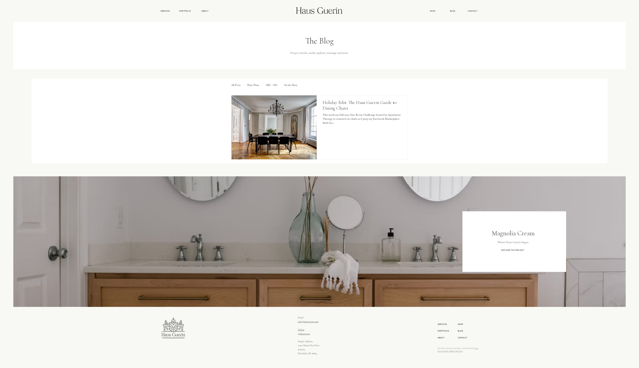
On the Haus (290, 85)
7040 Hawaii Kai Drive (309, 345)
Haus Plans (253, 85)
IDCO (476, 349)
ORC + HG (271, 85)
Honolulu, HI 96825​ (307, 353)
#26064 (301, 349)
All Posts (236, 85)
